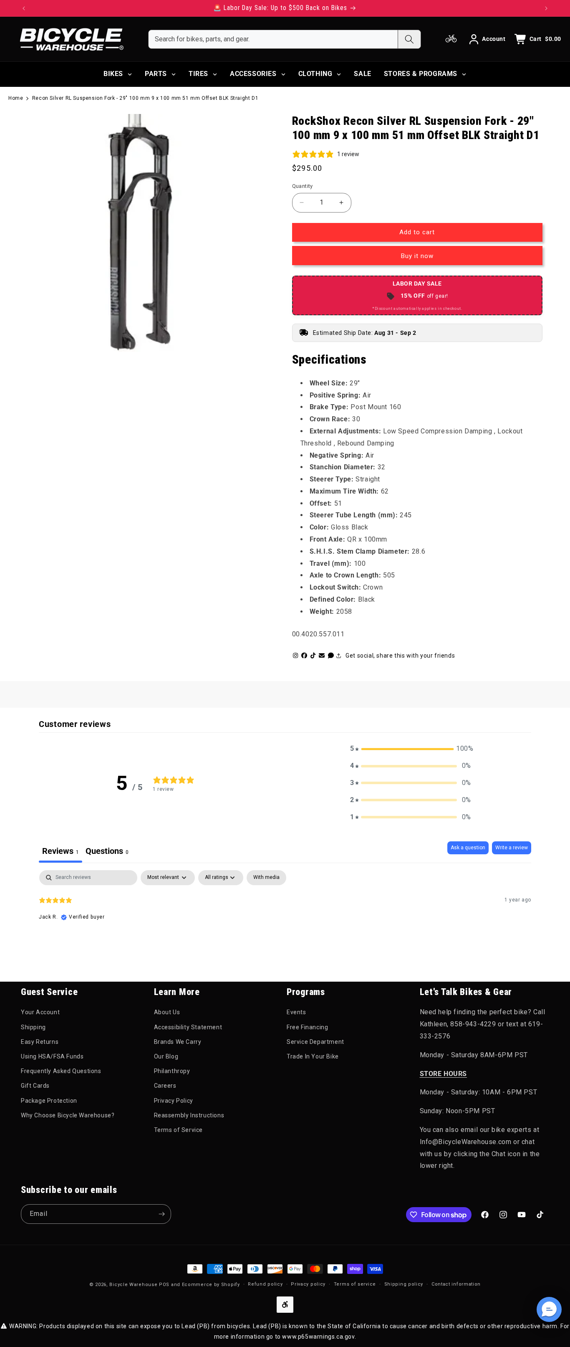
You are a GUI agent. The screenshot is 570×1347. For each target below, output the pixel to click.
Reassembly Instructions (189, 1115)
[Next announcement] (546, 8)
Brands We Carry (178, 1041)
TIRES (198, 74)
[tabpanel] (285, 923)
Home (15, 98)
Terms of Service (178, 1130)
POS (164, 1284)
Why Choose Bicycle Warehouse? (67, 1115)
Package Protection (49, 1100)
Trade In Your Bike (313, 1056)
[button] (410, 749)
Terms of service (355, 1284)
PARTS (156, 74)
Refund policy (265, 1284)
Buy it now (417, 256)
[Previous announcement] (24, 8)
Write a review (511, 848)
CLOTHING (315, 74)
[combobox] (273, 39)
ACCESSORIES (253, 74)
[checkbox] (266, 877)
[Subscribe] (161, 1214)
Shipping (33, 1027)
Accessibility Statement (188, 1027)
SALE (362, 74)
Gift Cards (35, 1085)
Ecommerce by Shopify (211, 1284)
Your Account (40, 1012)
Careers (165, 1085)
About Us (167, 1012)
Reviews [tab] (60, 851)
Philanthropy (172, 1071)
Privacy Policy (173, 1100)
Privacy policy (308, 1284)
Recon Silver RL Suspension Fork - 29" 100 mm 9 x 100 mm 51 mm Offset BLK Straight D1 (145, 98)
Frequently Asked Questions (61, 1071)
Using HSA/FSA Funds (52, 1056)
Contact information (456, 1284)
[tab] (107, 852)
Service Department (315, 1041)
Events (296, 1012)
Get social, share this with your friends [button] (400, 655)
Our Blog (166, 1056)
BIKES (113, 74)
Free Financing (307, 1027)
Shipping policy (404, 1284)
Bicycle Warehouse (133, 1284)
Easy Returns (39, 1041)
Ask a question (468, 848)
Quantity (302, 186)
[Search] (409, 39)
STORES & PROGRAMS (420, 74)
